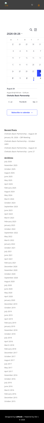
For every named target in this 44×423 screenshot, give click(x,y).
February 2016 (10, 394)
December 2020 (10, 266)
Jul (11, 102)
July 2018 (8, 338)
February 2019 (10, 323)
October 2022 (9, 229)
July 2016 (8, 382)
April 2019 (8, 319)
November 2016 (10, 375)
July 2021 (8, 251)
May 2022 (8, 236)
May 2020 (8, 292)
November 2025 (10, 165)
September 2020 (11, 278)
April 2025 (8, 184)
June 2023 (8, 210)
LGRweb (19, 417)
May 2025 (8, 180)
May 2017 (8, 367)
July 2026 (8, 161)
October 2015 (9, 401)
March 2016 (9, 390)
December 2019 (10, 304)
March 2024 (9, 199)
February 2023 (10, 221)
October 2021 (9, 248)
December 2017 (10, 352)
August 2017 (9, 360)
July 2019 (8, 311)
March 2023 (9, 218)
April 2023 (8, 214)
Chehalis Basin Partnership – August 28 (20, 134)
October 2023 (9, 203)
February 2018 (10, 349)
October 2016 (9, 379)
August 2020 (9, 281)
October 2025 (9, 169)
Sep (34, 102)
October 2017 (9, 356)
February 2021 (10, 263)
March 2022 (9, 240)
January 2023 (9, 225)
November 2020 (10, 270)
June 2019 (8, 315)
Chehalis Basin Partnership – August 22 (20, 148)
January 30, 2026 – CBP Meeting (17, 137)
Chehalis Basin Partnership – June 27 (19, 151)
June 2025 (8, 176)
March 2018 (9, 345)
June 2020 (8, 289)
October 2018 (9, 334)
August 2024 (9, 191)
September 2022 (11, 233)
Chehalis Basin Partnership (18, 95)
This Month (23, 102)
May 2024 (8, 195)
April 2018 (8, 341)
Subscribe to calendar (20, 112)
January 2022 (9, 244)
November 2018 (10, 330)
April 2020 (8, 296)
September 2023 (11, 206)
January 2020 (9, 300)
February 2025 (10, 188)
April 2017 (8, 371)
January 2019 (9, 326)
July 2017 (8, 364)
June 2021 (8, 255)
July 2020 (8, 285)
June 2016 (8, 386)
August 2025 (9, 173)
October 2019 (9, 307)
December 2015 (10, 397)
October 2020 (9, 274)
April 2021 (8, 259)
